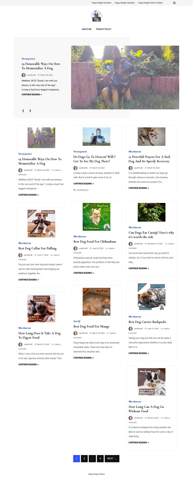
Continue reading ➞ (32, 95)
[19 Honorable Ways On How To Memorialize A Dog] (125, 77)
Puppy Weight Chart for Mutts (150, 3)
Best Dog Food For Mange (91, 326)
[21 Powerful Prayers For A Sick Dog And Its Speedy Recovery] (151, 145)
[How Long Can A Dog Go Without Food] (151, 395)
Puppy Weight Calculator (125, 3)
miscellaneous (82, 190)
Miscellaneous (135, 151)
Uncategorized (28, 58)
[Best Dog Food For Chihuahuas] (96, 230)
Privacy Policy (103, 29)
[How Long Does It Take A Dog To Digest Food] (41, 321)
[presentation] (23, 110)
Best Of (76, 321)
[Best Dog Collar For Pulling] (41, 236)
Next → (112, 458)
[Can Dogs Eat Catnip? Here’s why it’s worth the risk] (151, 221)
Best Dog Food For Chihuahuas (94, 241)
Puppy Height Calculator (101, 3)
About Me (86, 29)
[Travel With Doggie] (96, 22)
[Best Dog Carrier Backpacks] (151, 310)
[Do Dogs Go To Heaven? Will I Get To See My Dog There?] (96, 145)
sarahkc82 (31, 75)
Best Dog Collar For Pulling (37, 248)
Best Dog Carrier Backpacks (147, 322)
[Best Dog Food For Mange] (96, 314)
